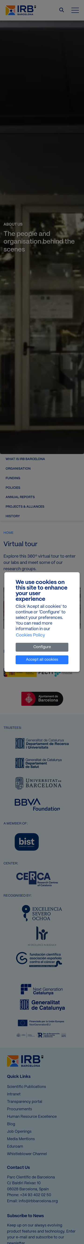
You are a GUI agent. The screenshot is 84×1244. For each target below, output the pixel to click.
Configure (42, 647)
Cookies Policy (30, 635)
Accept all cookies (42, 659)
